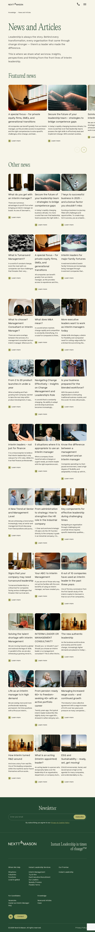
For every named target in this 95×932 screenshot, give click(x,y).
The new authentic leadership (72, 636)
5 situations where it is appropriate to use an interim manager (47, 448)
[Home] (17, 4)
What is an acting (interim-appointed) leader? (46, 759)
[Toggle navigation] (84, 4)
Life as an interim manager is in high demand (18, 695)
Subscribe (80, 817)
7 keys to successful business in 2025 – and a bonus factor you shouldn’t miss (72, 200)
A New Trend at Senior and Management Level (21, 513)
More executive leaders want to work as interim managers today (73, 325)
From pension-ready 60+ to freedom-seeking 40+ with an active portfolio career (46, 698)
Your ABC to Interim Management (46, 575)
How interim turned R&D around (19, 757)
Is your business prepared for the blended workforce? (72, 384)
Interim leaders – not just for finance (20, 447)
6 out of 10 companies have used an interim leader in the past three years (73, 579)
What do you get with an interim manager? (20, 196)
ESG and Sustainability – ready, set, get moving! (73, 759)
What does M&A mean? (44, 322)
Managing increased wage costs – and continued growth (72, 695)
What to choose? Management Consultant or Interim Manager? (20, 325)
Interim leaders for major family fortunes (73, 257)
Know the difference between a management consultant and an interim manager (73, 452)
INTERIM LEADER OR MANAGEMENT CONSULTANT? (47, 638)
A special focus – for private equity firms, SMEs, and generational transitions (24, 118)
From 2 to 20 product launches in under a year (20, 384)
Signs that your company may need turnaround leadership (20, 577)
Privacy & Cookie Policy (60, 823)
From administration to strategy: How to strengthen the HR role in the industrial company (46, 516)
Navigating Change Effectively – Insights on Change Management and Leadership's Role (47, 387)
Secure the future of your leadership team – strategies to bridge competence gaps (66, 118)
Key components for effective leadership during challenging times (72, 514)
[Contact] (78, 4)
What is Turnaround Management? (19, 257)
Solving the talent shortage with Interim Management (20, 638)
